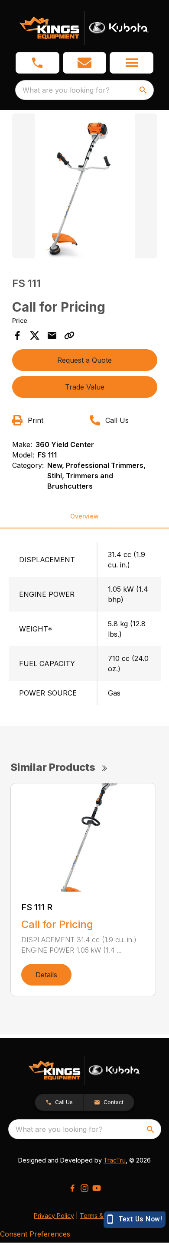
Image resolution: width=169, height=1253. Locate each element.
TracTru (115, 1160)
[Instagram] (84, 1188)
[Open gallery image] (84, 185)
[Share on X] (34, 335)
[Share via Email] (52, 335)
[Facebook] (72, 1188)
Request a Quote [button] (84, 360)
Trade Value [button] (84, 387)
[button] (37, 63)
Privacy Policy (54, 1215)
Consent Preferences (35, 1234)
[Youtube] (96, 1188)
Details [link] (46, 974)
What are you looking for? (66, 90)
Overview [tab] (84, 516)
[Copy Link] (69, 335)
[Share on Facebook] (17, 335)
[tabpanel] (84, 187)
